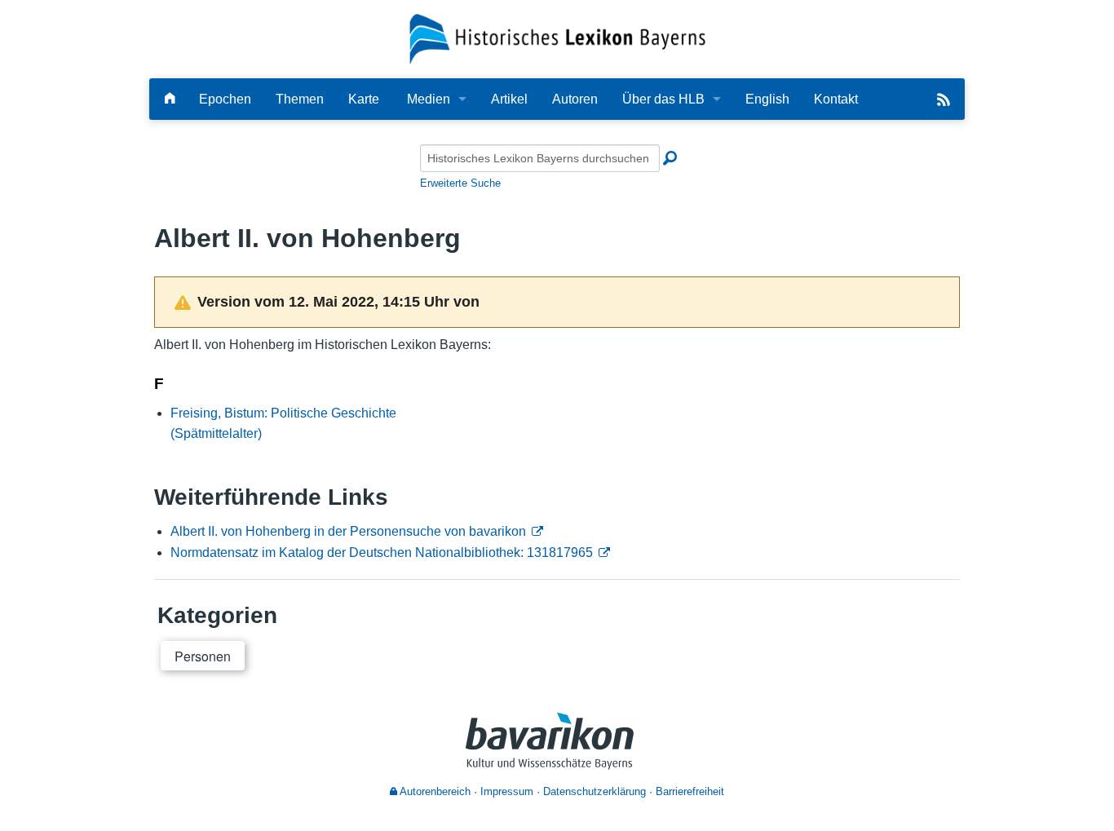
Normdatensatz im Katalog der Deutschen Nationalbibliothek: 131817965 (381, 552)
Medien (428, 99)
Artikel (509, 99)
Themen (300, 99)
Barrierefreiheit (690, 791)
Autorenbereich (434, 791)
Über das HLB (663, 99)
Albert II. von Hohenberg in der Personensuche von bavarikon (348, 531)
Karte (363, 99)
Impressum (506, 791)
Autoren (575, 99)
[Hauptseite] (170, 99)
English (767, 99)
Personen (203, 656)
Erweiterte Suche (460, 183)
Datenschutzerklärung (594, 791)
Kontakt (836, 99)
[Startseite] (557, 38)
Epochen (225, 99)
